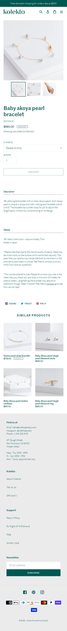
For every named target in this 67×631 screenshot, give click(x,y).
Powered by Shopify (40, 620)
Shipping (8, 131)
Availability (8, 142)
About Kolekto (14, 478)
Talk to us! (11, 487)
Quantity (7, 154)
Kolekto (29, 620)
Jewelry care (13, 542)
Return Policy (13, 517)
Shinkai (9, 121)
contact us (52, 283)
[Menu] (61, 11)
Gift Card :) (12, 495)
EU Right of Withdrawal (18, 526)
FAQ (9, 534)
